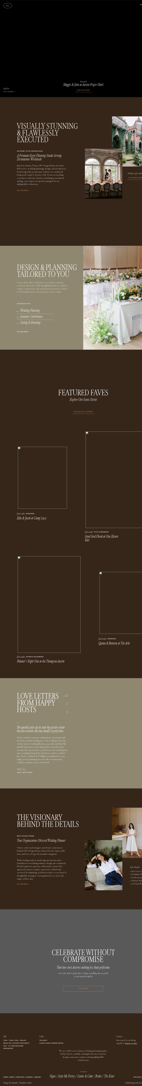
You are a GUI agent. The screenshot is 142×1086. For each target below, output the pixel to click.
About (12, 1077)
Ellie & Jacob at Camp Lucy (31, 518)
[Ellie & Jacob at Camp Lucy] (42, 478)
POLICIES (137, 1077)
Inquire (37, 1077)
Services (20, 1077)
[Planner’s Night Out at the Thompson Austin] (49, 604)
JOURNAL (29, 1077)
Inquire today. (131, 1043)
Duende (14, 1082)
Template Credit (25, 1082)
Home (5, 1077)
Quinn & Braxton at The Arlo (114, 643)
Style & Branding (101, 532)
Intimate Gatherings (35, 657)
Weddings (30, 514)
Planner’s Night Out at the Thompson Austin (40, 661)
